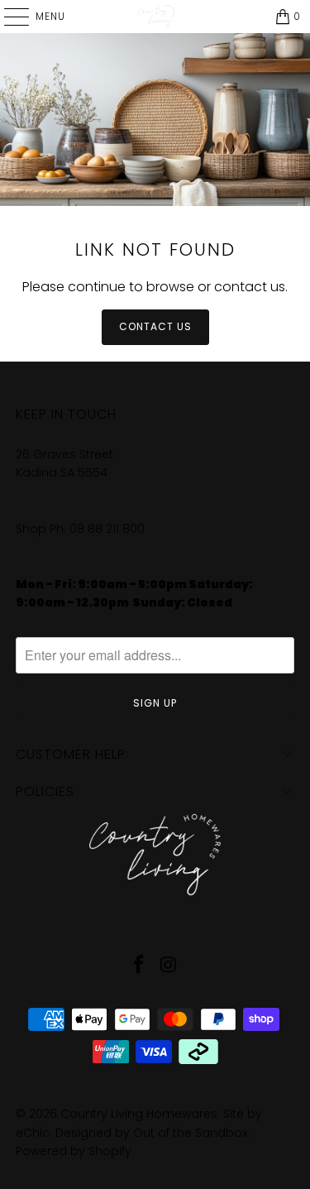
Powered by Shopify (73, 1151)
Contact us (155, 326)
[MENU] (8, 16)
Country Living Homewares (138, 1113)
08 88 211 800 (108, 528)
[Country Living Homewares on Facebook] (139, 966)
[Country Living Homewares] (155, 16)
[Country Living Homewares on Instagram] (169, 966)
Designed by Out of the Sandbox (151, 1132)
